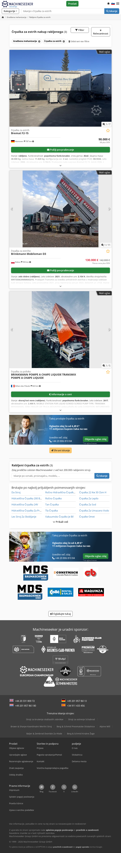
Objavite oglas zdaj (95, 439)
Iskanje (113, 11)
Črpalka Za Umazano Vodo (94, 510)
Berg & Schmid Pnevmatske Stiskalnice (76, 726)
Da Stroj (16, 492)
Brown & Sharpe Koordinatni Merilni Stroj (31, 726)
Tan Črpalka (52, 504)
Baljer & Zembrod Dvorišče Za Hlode (44, 733)
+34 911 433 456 (76, 705)
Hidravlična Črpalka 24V (25, 504)
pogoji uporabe (82, 847)
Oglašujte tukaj (62, 613)
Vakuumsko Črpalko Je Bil (59, 516)
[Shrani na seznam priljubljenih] (108, 131)
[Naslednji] (109, 88)
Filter (81, 30)
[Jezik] (113, 4)
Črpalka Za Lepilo (88, 498)
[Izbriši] (38, 41)
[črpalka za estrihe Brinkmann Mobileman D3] (60, 209)
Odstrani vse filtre (79, 41)
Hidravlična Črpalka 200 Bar (27, 498)
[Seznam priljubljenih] (108, 4)
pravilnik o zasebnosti (63, 847)
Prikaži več (61, 521)
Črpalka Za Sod (87, 504)
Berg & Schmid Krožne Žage (81, 733)
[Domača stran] (3, 17)
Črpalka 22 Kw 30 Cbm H (92, 492)
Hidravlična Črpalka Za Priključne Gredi (33, 510)
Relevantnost (100, 33)
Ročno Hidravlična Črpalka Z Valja (64, 492)
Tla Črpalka (51, 510)
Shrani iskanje (61, 450)
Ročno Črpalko (53, 498)
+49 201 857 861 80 (25, 705)
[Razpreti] (60, 165)
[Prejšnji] (12, 88)
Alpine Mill (105, 726)
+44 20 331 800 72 (25, 701)
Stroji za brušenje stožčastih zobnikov (44, 719)
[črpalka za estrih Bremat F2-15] (60, 88)
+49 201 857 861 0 (77, 701)
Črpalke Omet (87, 516)
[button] (117, 4)
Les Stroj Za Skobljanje (24, 516)
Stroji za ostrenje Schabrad (81, 719)
